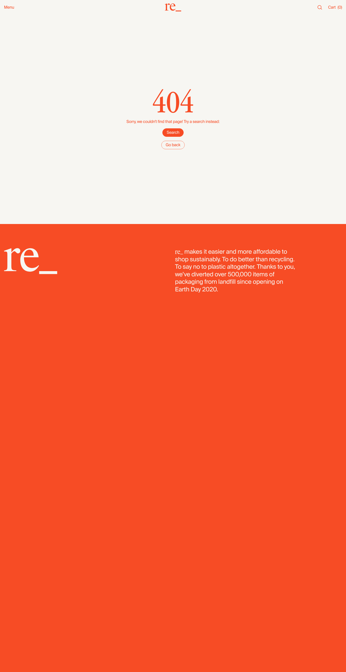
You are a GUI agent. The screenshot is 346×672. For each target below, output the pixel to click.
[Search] (320, 7)
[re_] (173, 7)
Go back (173, 145)
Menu (9, 7)
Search (173, 132)
